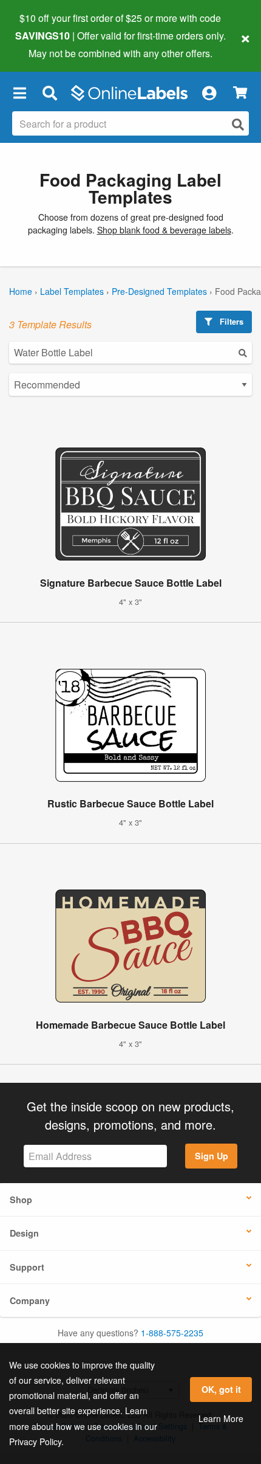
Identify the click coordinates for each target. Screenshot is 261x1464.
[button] (19, 93)
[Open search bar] (49, 93)
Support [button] (27, 1267)
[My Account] (209, 93)
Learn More (220, 1418)
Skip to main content (44, 44)
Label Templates (72, 291)
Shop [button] (21, 1199)
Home (20, 291)
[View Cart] (240, 93)
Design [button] (24, 1233)
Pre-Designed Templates (159, 291)
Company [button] (30, 1300)
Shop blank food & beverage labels (164, 230)
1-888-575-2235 (172, 1333)
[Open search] (238, 124)
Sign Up (211, 1156)
